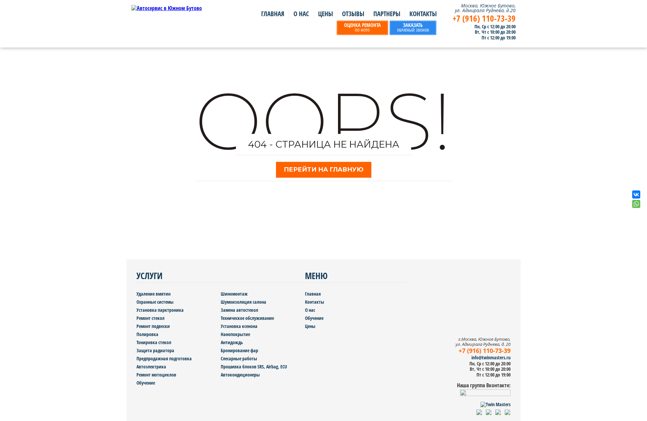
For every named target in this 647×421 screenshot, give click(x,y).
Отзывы (353, 13)
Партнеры (386, 13)
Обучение (145, 383)
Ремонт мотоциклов (156, 374)
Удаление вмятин (153, 294)
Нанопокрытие (235, 334)
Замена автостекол (239, 310)
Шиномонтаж (234, 294)
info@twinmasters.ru (491, 357)
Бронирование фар (239, 350)
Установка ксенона (239, 326)
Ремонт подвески (153, 326)
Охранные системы (155, 302)
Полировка (147, 334)
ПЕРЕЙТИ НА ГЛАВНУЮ (324, 169)
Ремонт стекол (150, 318)
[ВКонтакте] (636, 194)
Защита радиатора (155, 350)
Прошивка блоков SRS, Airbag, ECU (254, 366)
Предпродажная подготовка (164, 358)
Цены (325, 13)
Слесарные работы (239, 358)
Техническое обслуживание (247, 318)
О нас (301, 13)
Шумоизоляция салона (243, 302)
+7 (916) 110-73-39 (484, 18)
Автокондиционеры (240, 374)
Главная (272, 13)
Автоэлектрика (151, 366)
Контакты (423, 13)
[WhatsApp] (636, 204)
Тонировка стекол (153, 342)
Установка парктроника (160, 310)
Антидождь (232, 342)
